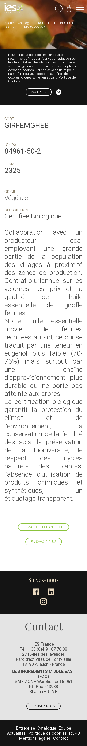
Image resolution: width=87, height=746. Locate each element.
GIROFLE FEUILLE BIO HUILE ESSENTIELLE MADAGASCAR (39, 25)
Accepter (38, 92)
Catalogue (25, 23)
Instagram (43, 601)
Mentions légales (35, 738)
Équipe (64, 728)
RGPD (74, 733)
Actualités (16, 733)
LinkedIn (51, 591)
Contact (60, 738)
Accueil (9, 23)
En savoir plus (43, 542)
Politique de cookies (47, 733)
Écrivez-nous (43, 706)
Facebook (36, 591)
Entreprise (25, 728)
